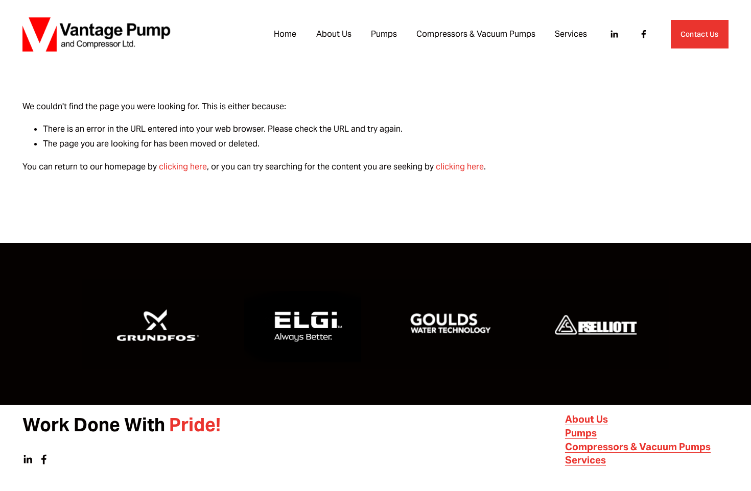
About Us (333, 34)
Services (571, 34)
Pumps (384, 34)
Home (285, 34)
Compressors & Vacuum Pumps (475, 34)
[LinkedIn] (614, 34)
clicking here (183, 166)
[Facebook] (644, 34)
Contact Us (699, 34)
